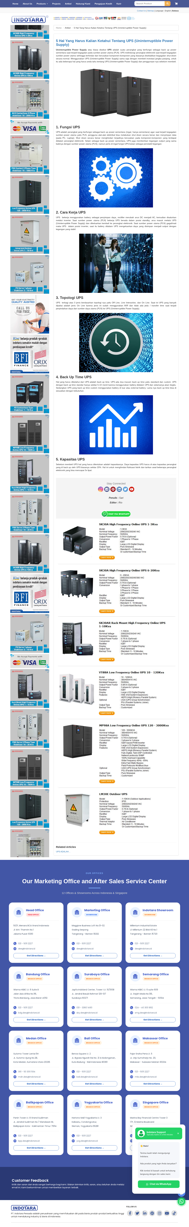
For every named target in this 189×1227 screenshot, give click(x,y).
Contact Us (141, 11)
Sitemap (150, 11)
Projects (56, 4)
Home (15, 4)
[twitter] (125, 489)
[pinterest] (113, 489)
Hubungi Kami (83, 4)
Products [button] (41, 4)
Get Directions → (36, 955)
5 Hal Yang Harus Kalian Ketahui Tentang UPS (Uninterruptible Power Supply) (114, 43)
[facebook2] (107, 489)
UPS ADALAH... (63, 851)
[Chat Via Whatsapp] (116, 513)
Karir (119, 4)
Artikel (68, 4)
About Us (27, 4)
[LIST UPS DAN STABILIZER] (116, 679)
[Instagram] (101, 489)
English (168, 11)
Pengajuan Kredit (103, 4)
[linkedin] (119, 489)
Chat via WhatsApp (160, 1184)
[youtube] (132, 489)
